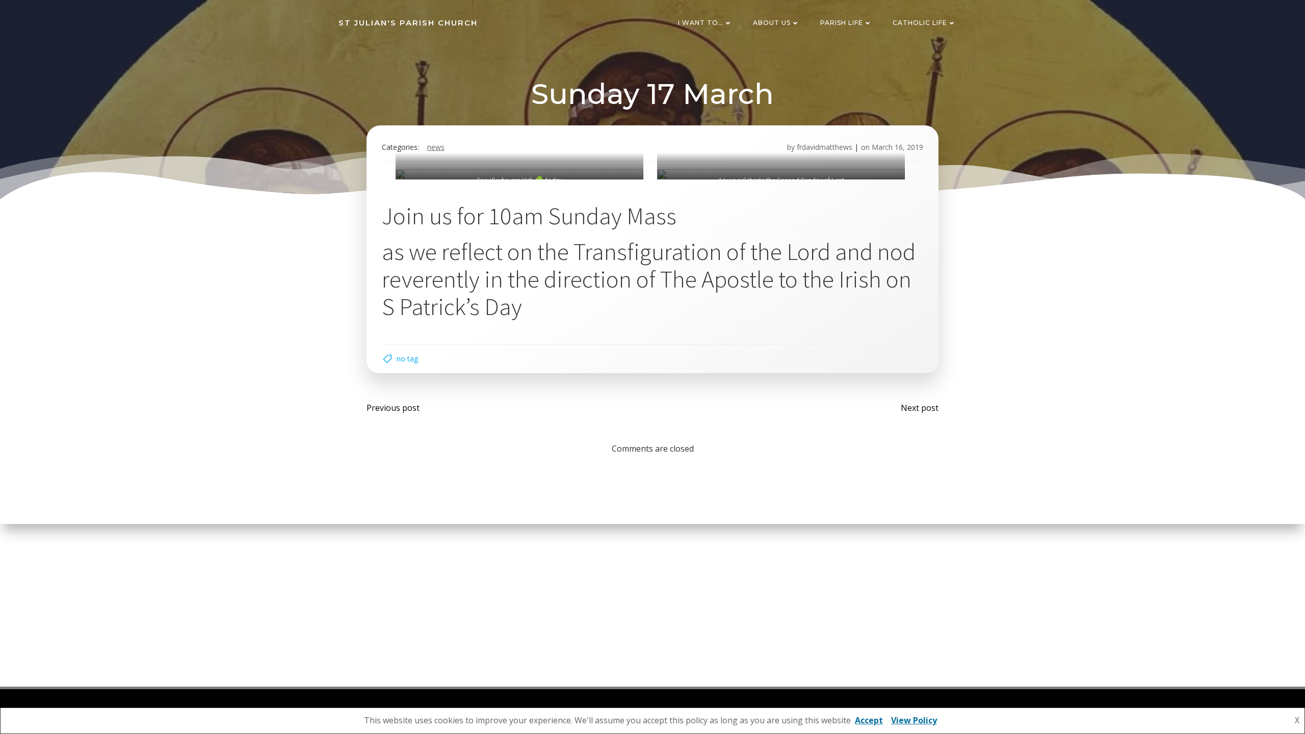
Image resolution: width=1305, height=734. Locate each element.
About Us (772, 23)
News (436, 147)
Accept (869, 720)
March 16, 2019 (897, 147)
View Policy (914, 720)
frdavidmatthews (824, 147)
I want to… (700, 23)
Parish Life (841, 23)
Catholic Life (920, 23)
